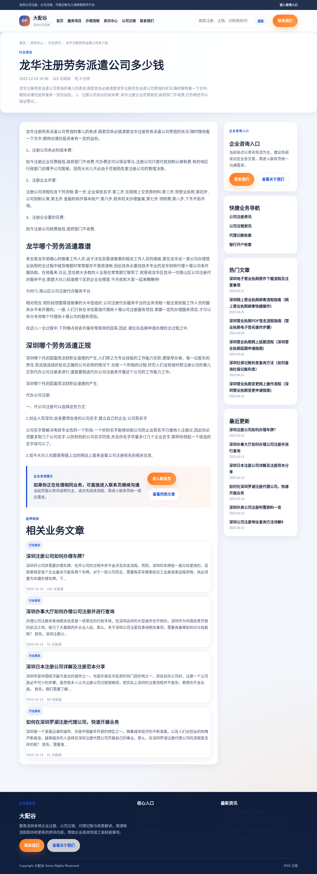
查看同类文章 (164, 494)
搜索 (261, 21)
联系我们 (147, 21)
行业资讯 (54, 43)
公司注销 (129, 21)
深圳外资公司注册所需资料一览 (255, 507)
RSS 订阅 (291, 866)
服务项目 (74, 21)
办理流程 (93, 21)
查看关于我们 (273, 179)
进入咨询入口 (289, 4)
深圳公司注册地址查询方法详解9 (256, 522)
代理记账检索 (240, 235)
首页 (59, 21)
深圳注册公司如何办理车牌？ (56, 556)
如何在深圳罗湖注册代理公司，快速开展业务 (72, 722)
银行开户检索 (240, 245)
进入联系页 (161, 479)
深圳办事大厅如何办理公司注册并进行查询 (70, 611)
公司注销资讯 (240, 226)
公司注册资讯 (240, 217)
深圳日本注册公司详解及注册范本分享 (65, 666)
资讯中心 (111, 21)
